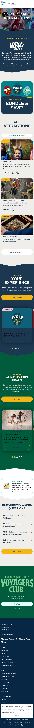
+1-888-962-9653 (7, 634)
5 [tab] (21, 348)
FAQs (3, 653)
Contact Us (4, 650)
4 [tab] (19, 348)
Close (16, 715)
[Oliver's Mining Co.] (17, 229)
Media (3, 702)
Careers (3, 699)
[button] (31, 4)
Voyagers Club (5, 682)
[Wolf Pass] (17, 325)
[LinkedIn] (4, 642)
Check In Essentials (7, 662)
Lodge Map (4, 685)
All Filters (22, 135)
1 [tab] (12, 348)
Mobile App (4, 688)
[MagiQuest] (17, 157)
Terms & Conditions (7, 722)
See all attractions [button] (16, 252)
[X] (17, 639)
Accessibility (4, 691)
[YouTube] (28, 639)
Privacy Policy (12, 712)
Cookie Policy (27, 709)
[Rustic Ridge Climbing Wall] (17, 195)
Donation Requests (6, 659)
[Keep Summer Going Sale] (17, 430)
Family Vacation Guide (7, 676)
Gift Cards (4, 679)
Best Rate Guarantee (7, 665)
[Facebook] (4, 639)
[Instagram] (12, 639)
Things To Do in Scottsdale (9, 673)
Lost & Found (5, 656)
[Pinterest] (22, 639)
